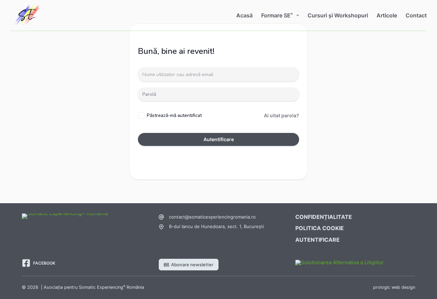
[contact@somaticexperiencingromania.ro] (161, 217)
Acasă (244, 15)
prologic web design (394, 287)
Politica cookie (319, 228)
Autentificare (218, 139)
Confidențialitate (323, 216)
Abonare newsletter (192, 264)
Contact (416, 15)
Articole (387, 15)
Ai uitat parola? (281, 115)
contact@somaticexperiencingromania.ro (212, 217)
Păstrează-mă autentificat (174, 115)
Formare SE (277, 15)
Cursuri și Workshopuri (338, 15)
